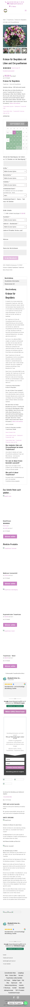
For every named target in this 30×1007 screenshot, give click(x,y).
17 (17, 140)
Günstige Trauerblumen (13, 267)
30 (14, 148)
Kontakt (14, 988)
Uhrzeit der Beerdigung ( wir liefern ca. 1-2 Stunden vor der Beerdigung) (14, 158)
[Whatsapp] (26, 1003)
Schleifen (6, 182)
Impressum (14, 983)
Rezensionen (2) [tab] (9, 284)
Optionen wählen (10, 536)
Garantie (21, 985)
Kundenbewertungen (14, 993)
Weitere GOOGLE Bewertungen (15, 712)
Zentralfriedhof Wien (10, 973)
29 (11, 148)
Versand (21, 975)
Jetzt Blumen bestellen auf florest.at (11, 841)
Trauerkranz (10, 20)
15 (11, 140)
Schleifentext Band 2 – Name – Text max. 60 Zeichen (14, 200)
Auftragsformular (8, 990)
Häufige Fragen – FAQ (18, 980)
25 (20, 144)
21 (8, 144)
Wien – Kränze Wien (10, 975)
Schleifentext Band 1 (9, 188)
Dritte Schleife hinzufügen (15, 213)
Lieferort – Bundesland (10, 223)
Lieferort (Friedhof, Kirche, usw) (12, 230)
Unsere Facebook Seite (10, 432)
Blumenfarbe (7, 175)
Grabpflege (21, 973)
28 (8, 148)
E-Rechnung (7, 988)
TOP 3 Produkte (19, 990)
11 (20, 136)
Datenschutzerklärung (11, 985)
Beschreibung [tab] (9, 278)
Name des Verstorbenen (10, 248)
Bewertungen (15, 68)
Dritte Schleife (7, 210)
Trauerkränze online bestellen (14, 978)
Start (4, 20)
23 (14, 144)
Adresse (5, 239)
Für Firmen (7, 980)
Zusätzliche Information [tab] (12, 281)
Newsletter (22, 988)
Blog (8, 983)
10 (17, 136)
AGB (20, 983)
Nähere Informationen (15, 103)
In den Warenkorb (11, 258)
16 (14, 140)
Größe (5, 168)
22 (11, 144)
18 (20, 140)
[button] (24, 36)
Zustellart (6, 217)
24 (17, 144)
